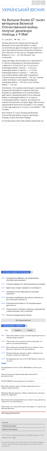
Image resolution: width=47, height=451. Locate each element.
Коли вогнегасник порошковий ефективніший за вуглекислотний (19, 375)
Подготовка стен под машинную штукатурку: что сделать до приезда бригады (24, 342)
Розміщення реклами (9, 426)
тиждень (18, 330)
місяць (30, 330)
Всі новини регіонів (23, 320)
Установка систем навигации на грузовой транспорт (22, 293)
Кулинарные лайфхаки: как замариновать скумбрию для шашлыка (22, 279)
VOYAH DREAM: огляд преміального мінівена (17, 381)
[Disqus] (23, 159)
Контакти (5, 422)
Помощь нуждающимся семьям (19, 315)
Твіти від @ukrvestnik (10, 413)
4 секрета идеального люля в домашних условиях (25, 284)
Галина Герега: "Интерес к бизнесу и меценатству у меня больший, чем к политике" (25, 310)
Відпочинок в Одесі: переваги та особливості (23, 288)
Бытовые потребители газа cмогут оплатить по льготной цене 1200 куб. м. (24, 298)
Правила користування (9, 429)
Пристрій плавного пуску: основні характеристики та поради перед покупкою (25, 336)
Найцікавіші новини (13, 325)
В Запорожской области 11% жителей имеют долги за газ (23, 304)
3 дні (6, 330)
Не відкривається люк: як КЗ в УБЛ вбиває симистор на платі (25, 360)
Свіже (3, 363)
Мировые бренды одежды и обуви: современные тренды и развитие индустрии (24, 354)
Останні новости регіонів (16, 272)
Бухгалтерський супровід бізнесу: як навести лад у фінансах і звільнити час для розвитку (24, 348)
